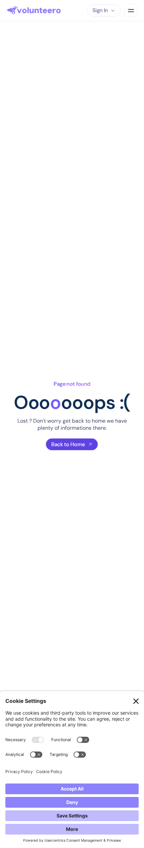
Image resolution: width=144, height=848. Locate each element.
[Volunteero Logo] (34, 10)
